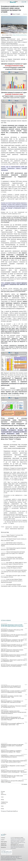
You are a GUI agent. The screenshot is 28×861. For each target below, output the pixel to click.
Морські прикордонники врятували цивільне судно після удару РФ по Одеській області (13, 553)
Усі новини (24, 784)
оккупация (15, 527)
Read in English (16, 14)
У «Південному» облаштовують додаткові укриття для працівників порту (14, 660)
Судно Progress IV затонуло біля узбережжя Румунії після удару (12, 781)
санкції (7, 528)
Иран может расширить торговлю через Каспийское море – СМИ (11, 696)
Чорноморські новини (18, 837)
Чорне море (24, 779)
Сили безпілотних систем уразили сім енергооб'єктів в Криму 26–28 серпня (11, 686)
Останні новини (6, 620)
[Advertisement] (14, 603)
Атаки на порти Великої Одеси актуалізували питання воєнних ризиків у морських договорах (11, 581)
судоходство (8, 527)
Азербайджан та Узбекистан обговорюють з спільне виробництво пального (12, 756)
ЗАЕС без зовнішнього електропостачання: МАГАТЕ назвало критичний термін (12, 650)
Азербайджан (24, 754)
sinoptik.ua (15, 811)
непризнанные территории (17, 528)
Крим (26, 653)
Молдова (25, 774)
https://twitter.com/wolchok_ (20, 35)
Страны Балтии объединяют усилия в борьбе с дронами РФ (13, 766)
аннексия (21, 527)
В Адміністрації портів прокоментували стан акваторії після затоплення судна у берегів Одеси (14, 572)
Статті (2, 839)
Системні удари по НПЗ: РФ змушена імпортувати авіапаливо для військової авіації (14, 635)
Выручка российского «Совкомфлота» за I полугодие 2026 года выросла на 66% (12, 701)
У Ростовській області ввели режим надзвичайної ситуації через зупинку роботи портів (14, 761)
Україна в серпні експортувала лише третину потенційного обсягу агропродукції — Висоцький (14, 771)
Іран (26, 694)
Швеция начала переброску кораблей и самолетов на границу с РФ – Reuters (11, 751)
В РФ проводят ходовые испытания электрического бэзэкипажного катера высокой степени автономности (13, 712)
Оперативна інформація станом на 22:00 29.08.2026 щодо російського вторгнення (12, 625)
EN (25, 2)
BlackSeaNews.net (14, 844)
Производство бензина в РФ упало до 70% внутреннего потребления (12, 630)
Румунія (25, 643)
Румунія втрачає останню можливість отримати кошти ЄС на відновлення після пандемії (13, 691)
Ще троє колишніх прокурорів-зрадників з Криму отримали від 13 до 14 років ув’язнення (14, 665)
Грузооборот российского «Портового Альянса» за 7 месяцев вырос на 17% (13, 706)
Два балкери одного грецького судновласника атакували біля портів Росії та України (13, 544)
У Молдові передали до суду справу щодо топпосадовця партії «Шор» (12, 776)
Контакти (3, 847)
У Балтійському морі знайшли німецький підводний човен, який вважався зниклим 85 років (12, 559)
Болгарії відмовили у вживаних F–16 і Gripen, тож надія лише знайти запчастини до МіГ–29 (14, 640)
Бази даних (4, 841)
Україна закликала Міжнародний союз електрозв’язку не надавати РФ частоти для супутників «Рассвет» (12, 718)
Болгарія (25, 638)
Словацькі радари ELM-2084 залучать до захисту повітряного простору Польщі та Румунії (14, 645)
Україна (25, 14)
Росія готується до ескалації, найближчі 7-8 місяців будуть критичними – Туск (12, 724)
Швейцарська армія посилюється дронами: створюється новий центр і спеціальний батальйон (12, 746)
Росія (26, 628)
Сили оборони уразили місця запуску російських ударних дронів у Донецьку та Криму (14, 655)
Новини (3, 837)
